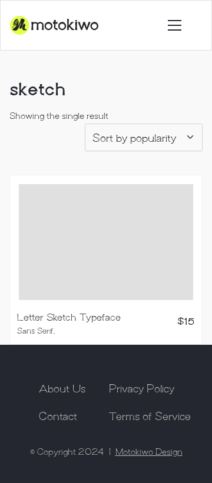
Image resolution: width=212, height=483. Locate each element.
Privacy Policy (141, 387)
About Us (62, 387)
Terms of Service (150, 415)
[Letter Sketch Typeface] (106, 242)
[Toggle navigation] (174, 25)
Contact (58, 415)
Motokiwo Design (149, 451)
